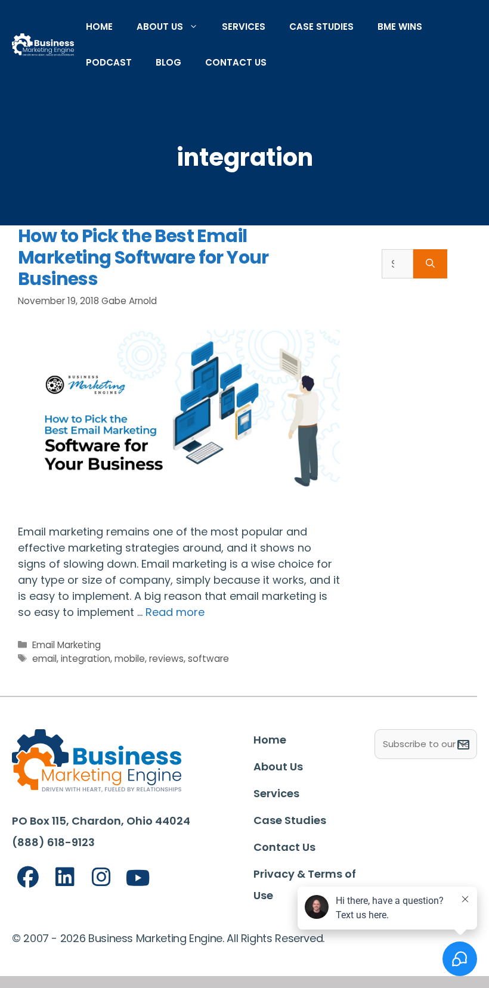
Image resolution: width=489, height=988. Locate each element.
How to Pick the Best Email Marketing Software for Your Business (143, 257)
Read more (175, 612)
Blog (168, 62)
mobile (129, 658)
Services (243, 26)
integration (85, 658)
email (44, 658)
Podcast (109, 62)
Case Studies (321, 26)
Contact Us (236, 62)
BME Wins (399, 26)
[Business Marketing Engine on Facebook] (28, 877)
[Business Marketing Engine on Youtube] (138, 878)
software (208, 658)
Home (99, 26)
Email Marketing (66, 645)
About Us (160, 26)
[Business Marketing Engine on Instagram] (101, 877)
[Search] (430, 263)
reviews (166, 658)
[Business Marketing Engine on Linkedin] (65, 877)
